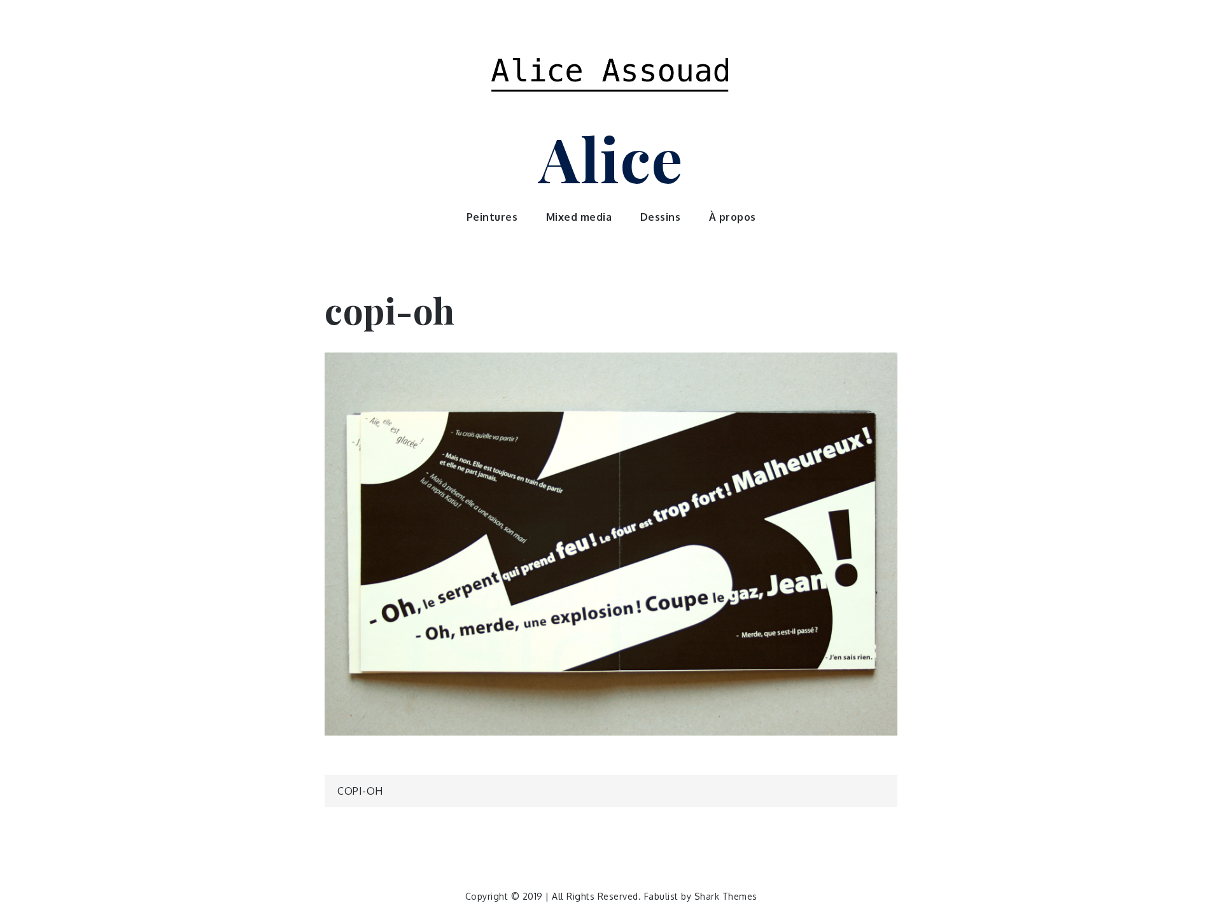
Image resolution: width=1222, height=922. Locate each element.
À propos (732, 217)
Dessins (660, 217)
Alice (611, 158)
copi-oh (360, 791)
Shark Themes (725, 896)
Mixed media (579, 217)
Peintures (492, 217)
